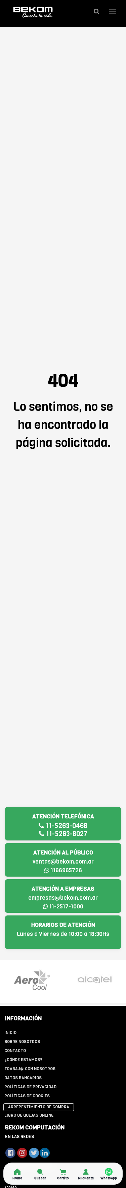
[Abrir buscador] (96, 11)
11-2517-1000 (65, 906)
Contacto (15, 1050)
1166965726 (65, 870)
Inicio (10, 1032)
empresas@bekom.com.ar (63, 898)
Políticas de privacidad (30, 1087)
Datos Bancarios (23, 1078)
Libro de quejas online (28, 1115)
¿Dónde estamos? (23, 1059)
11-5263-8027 (65, 833)
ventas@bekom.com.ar (63, 862)
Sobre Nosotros (22, 1041)
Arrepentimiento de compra (38, 1107)
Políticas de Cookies (27, 1096)
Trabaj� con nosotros (29, 1068)
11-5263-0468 (65, 825)
